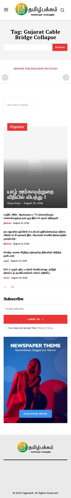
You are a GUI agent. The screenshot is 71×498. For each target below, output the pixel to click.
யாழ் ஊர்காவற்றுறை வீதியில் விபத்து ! (30, 194)
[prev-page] (5, 77)
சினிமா (7, 278)
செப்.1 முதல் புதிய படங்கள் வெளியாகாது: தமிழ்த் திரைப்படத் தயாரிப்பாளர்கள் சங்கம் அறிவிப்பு (30, 271)
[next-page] (11, 287)
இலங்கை (7, 223)
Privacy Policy (44, 328)
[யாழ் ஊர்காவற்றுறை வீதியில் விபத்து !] (35, 167)
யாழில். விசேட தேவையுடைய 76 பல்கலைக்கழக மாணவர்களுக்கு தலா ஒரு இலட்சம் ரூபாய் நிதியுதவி (31, 216)
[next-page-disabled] (66, 77)
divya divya (13, 203)
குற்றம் (6, 261)
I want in (33, 319)
